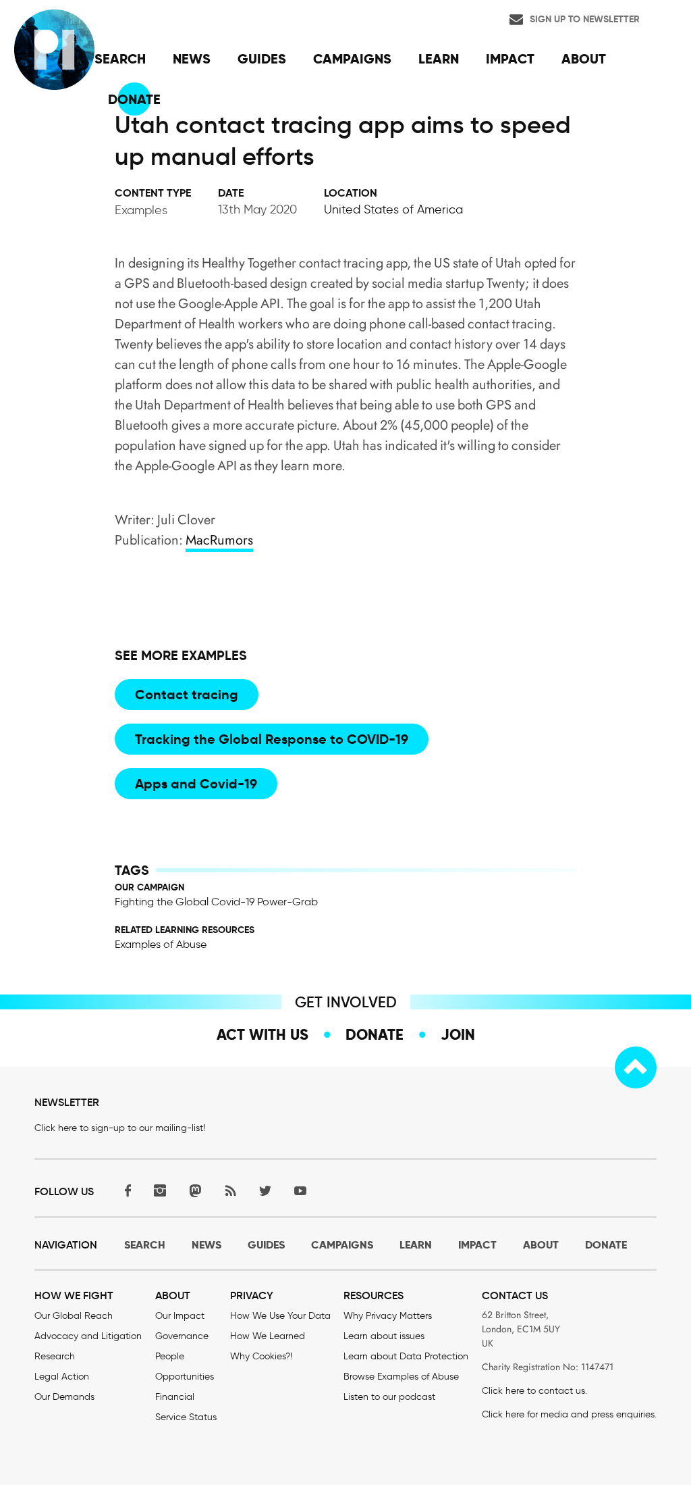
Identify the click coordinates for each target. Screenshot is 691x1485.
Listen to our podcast (389, 1397)
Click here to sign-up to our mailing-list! (119, 1128)
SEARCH (144, 1245)
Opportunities (184, 1376)
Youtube (300, 1190)
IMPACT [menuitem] (510, 59)
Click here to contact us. (534, 1390)
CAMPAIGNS (342, 1245)
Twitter (265, 1190)
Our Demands (64, 1397)
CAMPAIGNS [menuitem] (352, 59)
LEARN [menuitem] (438, 59)
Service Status (186, 1417)
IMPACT (477, 1245)
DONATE (606, 1245)
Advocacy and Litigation (88, 1336)
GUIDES (266, 1245)
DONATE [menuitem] (134, 99)
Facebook (125, 1190)
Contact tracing (186, 694)
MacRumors (219, 540)
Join (458, 1034)
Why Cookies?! (261, 1356)
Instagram (160, 1190)
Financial (174, 1397)
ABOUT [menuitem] (583, 59)
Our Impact (179, 1316)
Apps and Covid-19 (196, 783)
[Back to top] (636, 1067)
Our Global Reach (73, 1316)
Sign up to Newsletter (585, 19)
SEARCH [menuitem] (120, 59)
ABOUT (541, 1245)
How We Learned (267, 1336)
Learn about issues (383, 1336)
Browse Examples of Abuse (401, 1376)
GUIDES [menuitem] (262, 59)
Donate (375, 1034)
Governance (182, 1336)
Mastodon (195, 1190)
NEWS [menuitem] (192, 59)
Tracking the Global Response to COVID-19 (271, 739)
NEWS (206, 1245)
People (169, 1356)
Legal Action (61, 1376)
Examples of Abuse (160, 944)
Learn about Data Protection (405, 1356)
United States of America (393, 209)
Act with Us (262, 1034)
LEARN (415, 1245)
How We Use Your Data (280, 1316)
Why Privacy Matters (387, 1316)
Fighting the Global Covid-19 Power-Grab (216, 901)
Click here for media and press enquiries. (569, 1414)
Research (54, 1356)
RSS (230, 1190)
